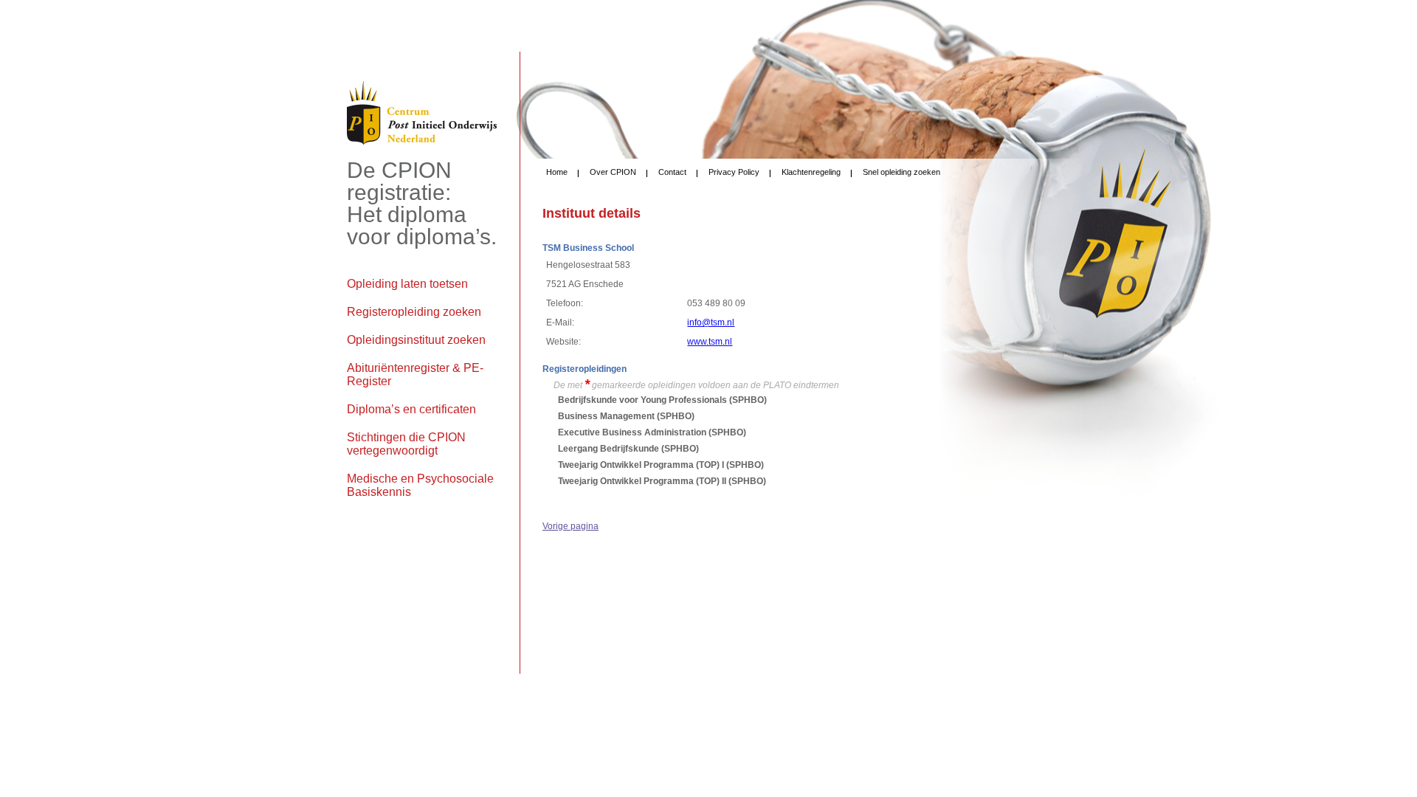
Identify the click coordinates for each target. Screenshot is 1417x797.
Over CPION (613, 172)
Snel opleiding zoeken (901, 172)
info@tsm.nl (710, 322)
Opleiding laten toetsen (407, 283)
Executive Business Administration (632, 432)
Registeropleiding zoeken (414, 312)
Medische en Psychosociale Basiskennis (420, 485)
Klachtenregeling (811, 172)
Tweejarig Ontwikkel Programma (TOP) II (642, 481)
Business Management (606, 416)
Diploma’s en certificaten (411, 409)
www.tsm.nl (709, 342)
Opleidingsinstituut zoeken (416, 340)
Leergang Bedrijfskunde (608, 449)
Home (557, 172)
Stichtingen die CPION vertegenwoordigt (406, 444)
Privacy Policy (733, 172)
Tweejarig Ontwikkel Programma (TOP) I (641, 465)
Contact (672, 172)
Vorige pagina (570, 526)
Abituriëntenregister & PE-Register (415, 374)
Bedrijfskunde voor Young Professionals (642, 400)
